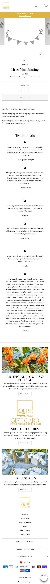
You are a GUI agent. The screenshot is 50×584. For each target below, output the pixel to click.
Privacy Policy (25, 534)
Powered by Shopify (25, 582)
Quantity (25, 85)
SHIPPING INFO (25, 556)
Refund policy (25, 530)
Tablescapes (25, 518)
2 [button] (26, 60)
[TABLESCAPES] (25, 462)
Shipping (22, 77)
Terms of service (25, 522)
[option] (25, 15)
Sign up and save (25, 542)
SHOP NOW (25, 394)
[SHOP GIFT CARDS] (25, 412)
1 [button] (24, 60)
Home (24, 64)
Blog (25, 526)
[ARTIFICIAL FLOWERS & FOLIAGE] (25, 360)
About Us (25, 514)
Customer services (25, 549)
